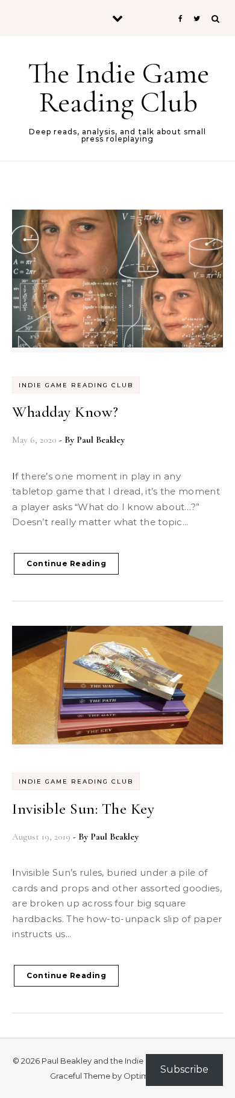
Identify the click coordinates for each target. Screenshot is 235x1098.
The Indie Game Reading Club (118, 88)
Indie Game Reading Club (76, 385)
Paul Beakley (101, 439)
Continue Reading (66, 563)
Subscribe (184, 1069)
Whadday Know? (65, 411)
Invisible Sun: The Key (83, 808)
